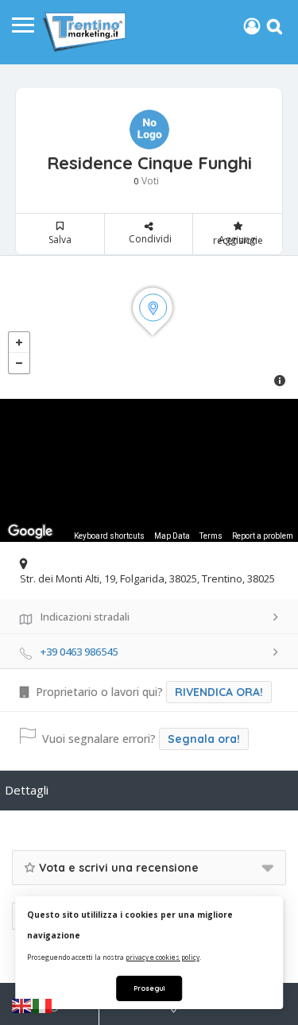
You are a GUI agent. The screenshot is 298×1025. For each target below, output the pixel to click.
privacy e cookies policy (162, 957)
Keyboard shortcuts (109, 536)
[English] (22, 1005)
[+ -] (149, 327)
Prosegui (149, 988)
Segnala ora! (204, 739)
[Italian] (43, 1005)
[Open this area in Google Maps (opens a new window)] (30, 531)
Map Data (172, 536)
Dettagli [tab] (26, 790)
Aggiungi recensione (238, 240)
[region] (149, 470)
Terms (211, 536)
